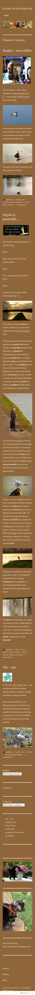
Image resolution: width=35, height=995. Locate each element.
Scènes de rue (10, 822)
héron (5, 205)
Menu (6, 15)
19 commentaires (21, 205)
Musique (12, 655)
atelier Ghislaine (15, 652)
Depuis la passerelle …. (11, 216)
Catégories (7, 801)
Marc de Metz (23, 96)
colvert (27, 202)
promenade (19, 655)
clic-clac (29, 752)
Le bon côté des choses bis (17, 8)
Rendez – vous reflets (17, 50)
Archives (6, 770)
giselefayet (9, 200)
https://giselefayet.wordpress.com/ (17, 946)
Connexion (7, 787)
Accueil (5, 968)
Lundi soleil (9, 829)
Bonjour (6, 974)
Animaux (6, 202)
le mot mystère (24, 331)
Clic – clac (9, 667)
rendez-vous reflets (16, 202)
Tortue (19, 685)
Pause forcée (10, 825)
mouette (10, 205)
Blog (4, 980)
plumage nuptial (16, 755)
